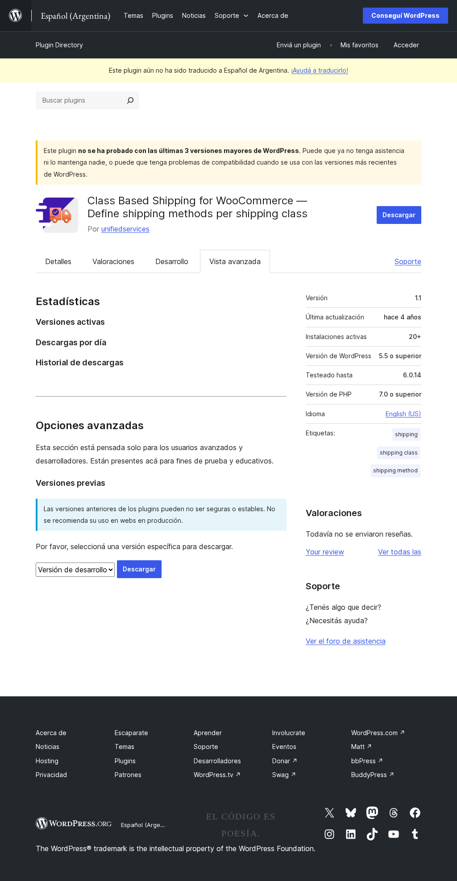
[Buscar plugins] (130, 100)
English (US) (403, 414)
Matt (361, 746)
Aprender (208, 732)
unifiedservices (125, 228)
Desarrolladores (217, 761)
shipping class (399, 452)
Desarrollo (171, 261)
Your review (325, 551)
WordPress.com (378, 732)
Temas (124, 746)
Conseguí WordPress (405, 15)
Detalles (58, 261)
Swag (284, 774)
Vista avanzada (235, 261)
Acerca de (51, 732)
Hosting (47, 761)
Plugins (125, 761)
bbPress (367, 761)
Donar (285, 761)
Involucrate (288, 732)
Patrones (128, 774)
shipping (406, 434)
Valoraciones (113, 261)
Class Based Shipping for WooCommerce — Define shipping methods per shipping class (197, 207)
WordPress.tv (217, 774)
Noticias (47, 746)
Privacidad (51, 774)
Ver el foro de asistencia (346, 641)
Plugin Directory (59, 45)
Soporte (408, 261)
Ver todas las (399, 551)
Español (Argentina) (148, 824)
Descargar (398, 215)
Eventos (284, 746)
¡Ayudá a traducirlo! (319, 70)
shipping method (395, 470)
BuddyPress (373, 774)
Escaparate (131, 732)
